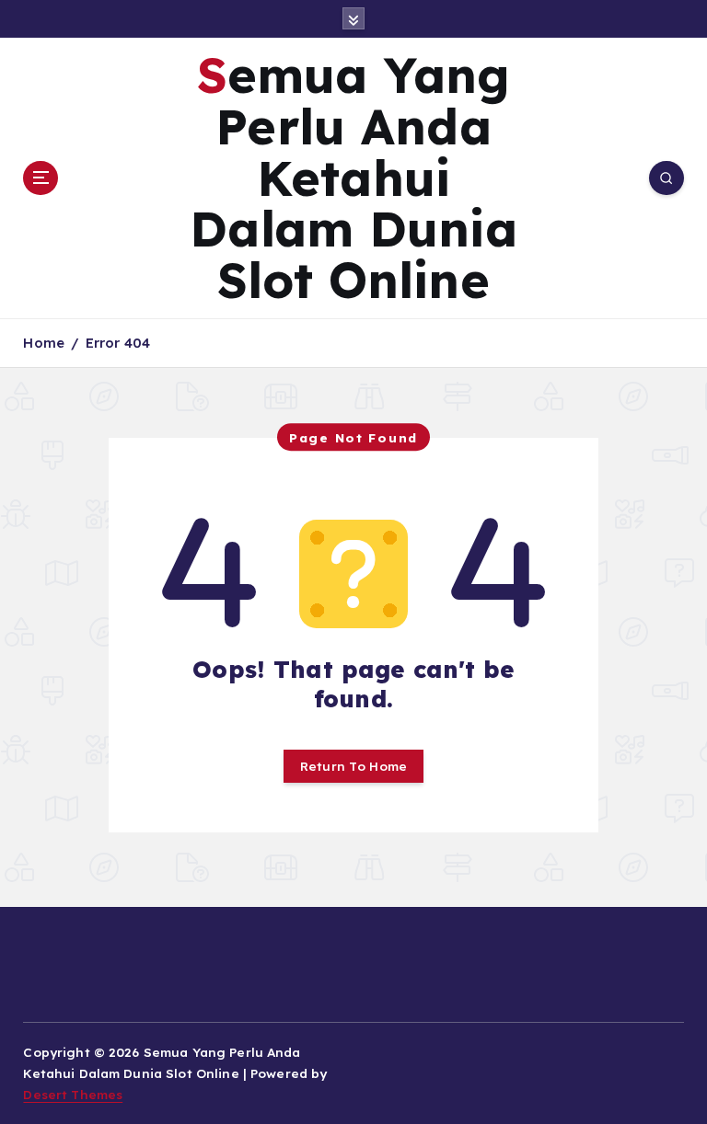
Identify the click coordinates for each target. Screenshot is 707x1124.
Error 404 (118, 342)
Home (43, 342)
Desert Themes (72, 1094)
